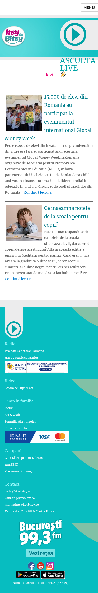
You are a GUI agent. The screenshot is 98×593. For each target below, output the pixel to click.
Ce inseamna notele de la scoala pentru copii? (67, 216)
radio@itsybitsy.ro (18, 491)
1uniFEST (11, 464)
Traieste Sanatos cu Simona (24, 351)
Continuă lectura (38, 192)
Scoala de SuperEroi (19, 388)
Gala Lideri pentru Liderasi (24, 458)
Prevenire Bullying (18, 471)
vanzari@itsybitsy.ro (20, 498)
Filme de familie (16, 428)
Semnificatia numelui (20, 421)
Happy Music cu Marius (22, 357)
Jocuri (9, 408)
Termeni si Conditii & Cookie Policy (29, 511)
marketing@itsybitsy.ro (22, 504)
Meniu (89, 7)
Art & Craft (12, 415)
